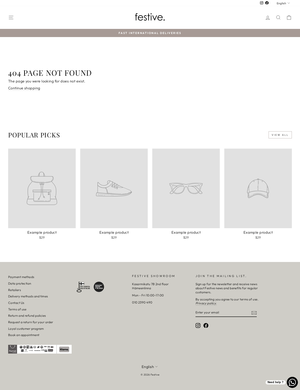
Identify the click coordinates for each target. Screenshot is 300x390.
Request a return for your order (30, 322)
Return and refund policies (27, 316)
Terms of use (17, 309)
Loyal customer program (26, 329)
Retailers (14, 290)
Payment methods (21, 277)
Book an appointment (23, 335)
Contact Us (16, 303)
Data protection (19, 283)
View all (280, 134)
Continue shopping (24, 88)
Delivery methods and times (28, 296)
